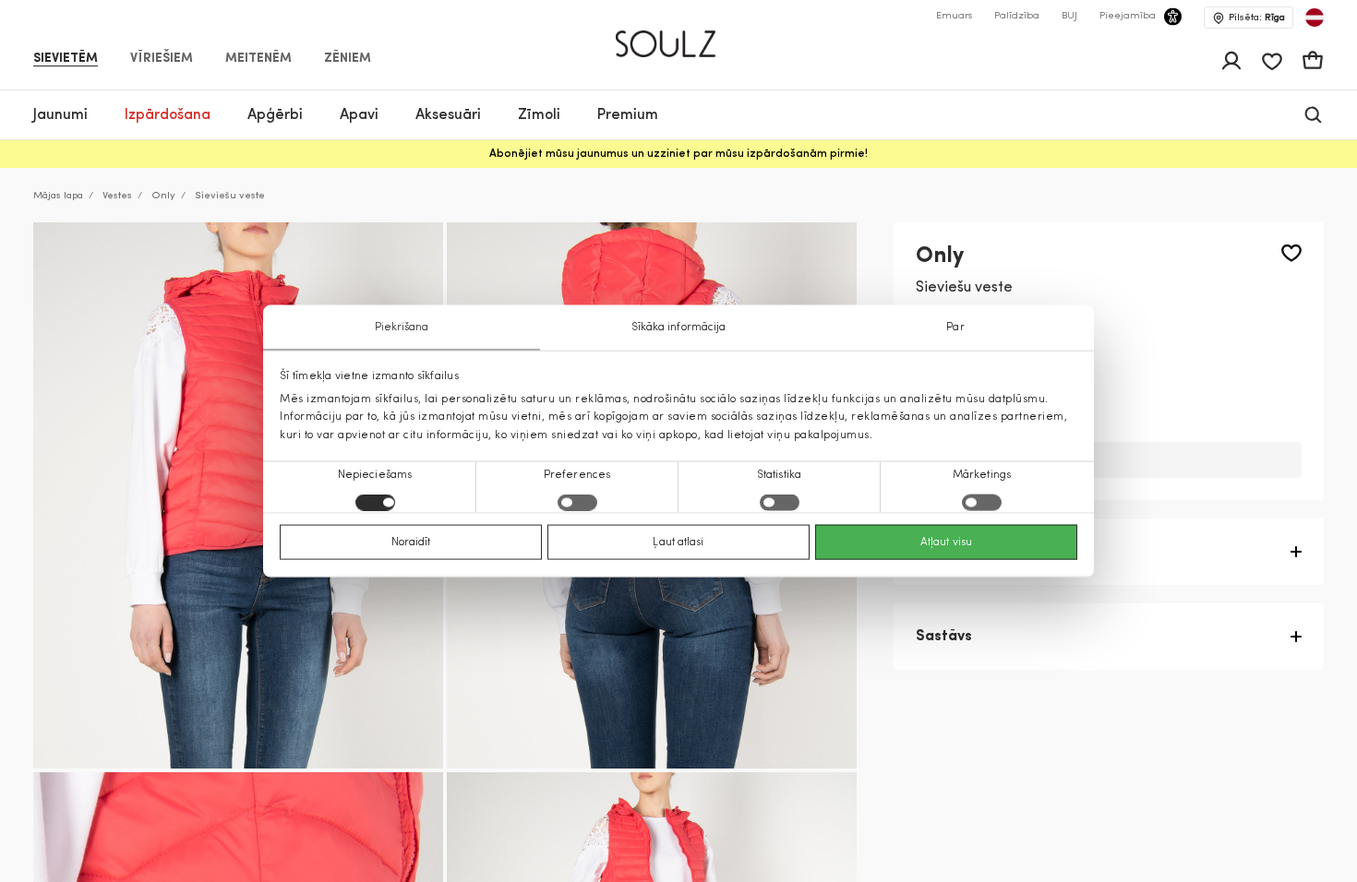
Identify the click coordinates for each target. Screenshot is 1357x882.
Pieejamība (1127, 16)
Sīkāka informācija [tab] (679, 327)
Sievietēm (65, 59)
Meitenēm (258, 59)
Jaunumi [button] (60, 115)
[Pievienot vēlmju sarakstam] (1291, 253)
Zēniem (347, 59)
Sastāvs (944, 636)
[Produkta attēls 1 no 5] (238, 495)
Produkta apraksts (982, 551)
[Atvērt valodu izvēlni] (1314, 17)
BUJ (1069, 16)
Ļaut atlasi (678, 541)
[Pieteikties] (1231, 61)
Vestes (117, 196)
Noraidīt (411, 541)
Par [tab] (955, 327)
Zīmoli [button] (539, 115)
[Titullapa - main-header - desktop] (679, 36)
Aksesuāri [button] (448, 115)
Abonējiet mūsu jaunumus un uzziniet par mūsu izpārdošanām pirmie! (678, 154)
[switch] (577, 502)
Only (163, 196)
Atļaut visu (946, 541)
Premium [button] (627, 115)
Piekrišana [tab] (402, 327)
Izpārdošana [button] (167, 115)
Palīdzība (1016, 16)
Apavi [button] (359, 115)
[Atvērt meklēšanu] (1313, 114)
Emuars (954, 16)
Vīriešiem (161, 59)
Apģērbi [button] (275, 115)
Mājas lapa (58, 196)
